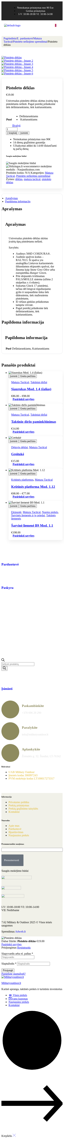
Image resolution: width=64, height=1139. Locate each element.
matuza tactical (32, 179)
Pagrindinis (10, 38)
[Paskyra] (5, 577)
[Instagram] (15, 787)
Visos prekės (19, 995)
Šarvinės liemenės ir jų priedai (28, 515)
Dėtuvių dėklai (19, 447)
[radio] (28, 116)
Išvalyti (16, 125)
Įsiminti (24, 133)
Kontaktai (14, 1005)
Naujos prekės (50, 512)
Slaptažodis (8, 963)
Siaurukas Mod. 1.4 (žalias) (31, 389)
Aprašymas (11, 198)
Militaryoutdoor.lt (11, 983)
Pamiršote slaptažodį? (13, 973)
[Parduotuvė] (5, 553)
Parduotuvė (10, 564)
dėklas (18, 179)
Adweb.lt (20, 931)
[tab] (32, 198)
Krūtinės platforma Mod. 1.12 (33, 487)
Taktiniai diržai (38, 382)
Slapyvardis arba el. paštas (17, 953)
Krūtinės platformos (22, 479)
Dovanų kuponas (18, 998)
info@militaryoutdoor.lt (35, 734)
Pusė (9, 119)
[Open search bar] (3, 660)
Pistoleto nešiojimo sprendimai (30, 41)
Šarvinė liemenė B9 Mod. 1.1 (32, 525)
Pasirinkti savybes (23, 399)
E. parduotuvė (25, 38)
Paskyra (7, 588)
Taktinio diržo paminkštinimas (33, 421)
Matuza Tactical (20, 382)
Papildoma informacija (17, 201)
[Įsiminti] (5, 678)
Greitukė (17, 454)
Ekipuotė (16, 512)
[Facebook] (5, 787)
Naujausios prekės (19, 1001)
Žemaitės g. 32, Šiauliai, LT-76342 (41, 756)
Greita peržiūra (27, 376)
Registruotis (24, 947)
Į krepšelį (12, 133)
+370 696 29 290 (31, 712)
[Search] (4, 668)
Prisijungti (8, 970)
